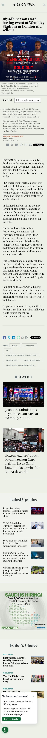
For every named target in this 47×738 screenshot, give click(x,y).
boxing (14, 345)
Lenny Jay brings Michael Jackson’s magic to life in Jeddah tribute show (15, 512)
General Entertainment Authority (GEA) (21, 355)
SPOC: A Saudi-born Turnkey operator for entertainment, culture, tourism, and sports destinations (15, 528)
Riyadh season (11, 360)
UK (7, 350)
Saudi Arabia (29, 345)
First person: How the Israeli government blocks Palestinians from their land (15, 661)
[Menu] (3, 4)
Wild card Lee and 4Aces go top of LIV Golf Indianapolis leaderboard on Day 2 (15, 571)
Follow (39, 145)
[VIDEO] (23, 439)
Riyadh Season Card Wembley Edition (20, 365)
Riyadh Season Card (32, 360)
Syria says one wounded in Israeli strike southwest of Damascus (15, 543)
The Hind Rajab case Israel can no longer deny (13, 679)
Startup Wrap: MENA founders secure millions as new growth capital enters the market (15, 556)
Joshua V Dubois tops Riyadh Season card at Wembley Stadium (21, 413)
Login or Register (11, 719)
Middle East (8, 654)
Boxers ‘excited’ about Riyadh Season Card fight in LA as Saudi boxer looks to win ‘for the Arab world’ (22, 463)
